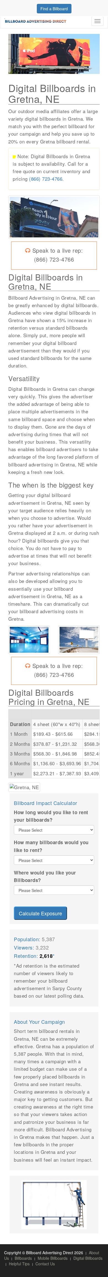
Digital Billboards (87, 1258)
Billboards (23, 1258)
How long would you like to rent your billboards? (51, 816)
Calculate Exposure (40, 913)
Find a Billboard (54, 8)
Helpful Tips (19, 1263)
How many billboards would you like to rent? (51, 846)
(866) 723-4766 (45, 178)
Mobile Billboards (53, 1258)
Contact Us (45, 1263)
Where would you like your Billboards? (45, 876)
